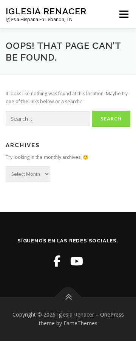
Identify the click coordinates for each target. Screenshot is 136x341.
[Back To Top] (68, 296)
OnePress (112, 314)
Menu (123, 14)
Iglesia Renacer (46, 11)
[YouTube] (76, 261)
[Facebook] (56, 261)
